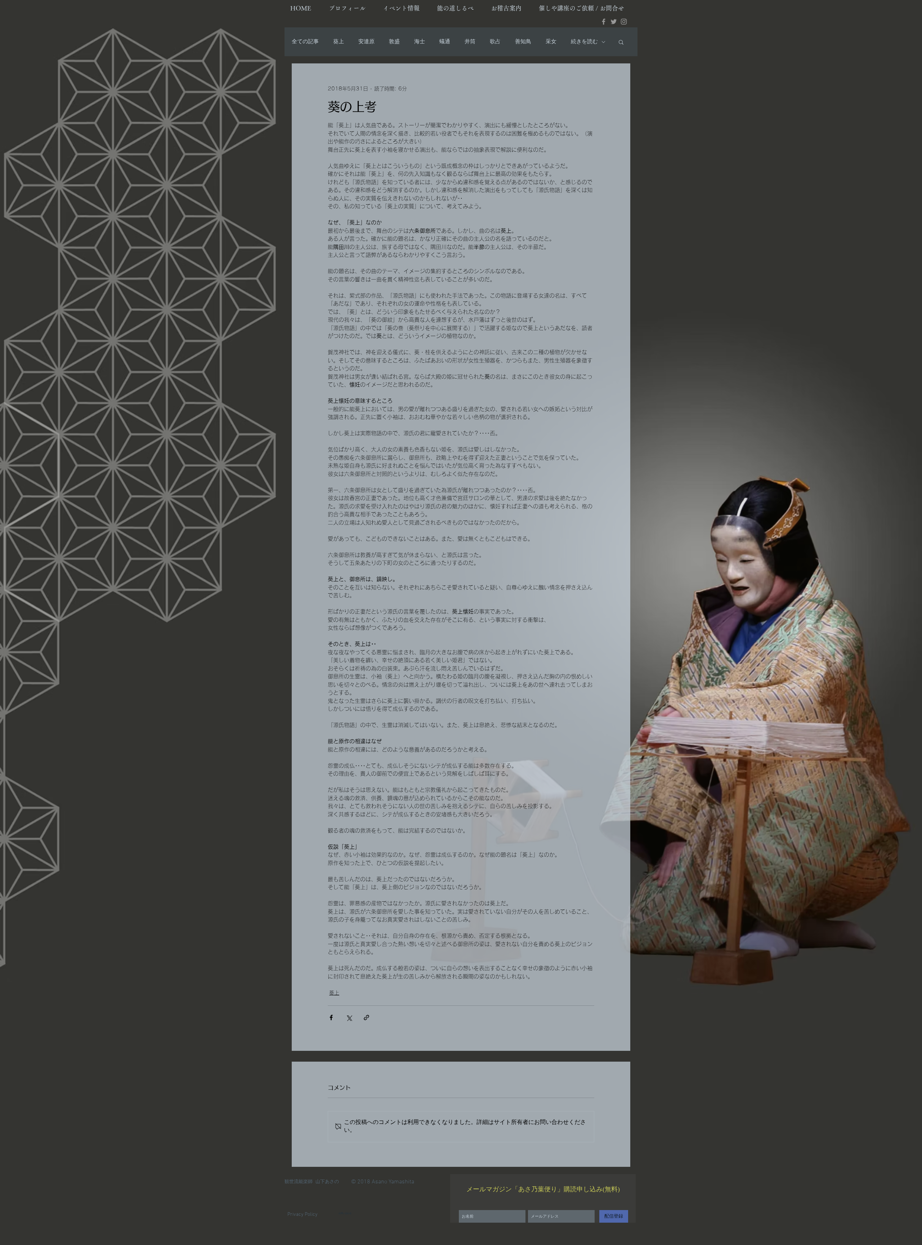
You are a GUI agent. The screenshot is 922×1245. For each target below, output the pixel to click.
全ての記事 (305, 42)
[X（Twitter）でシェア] (348, 1017)
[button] (621, 42)
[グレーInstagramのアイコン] (624, 22)
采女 (551, 42)
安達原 (366, 42)
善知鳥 (523, 42)
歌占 (495, 42)
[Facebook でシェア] (331, 1017)
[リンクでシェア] (366, 1017)
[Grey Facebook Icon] (604, 22)
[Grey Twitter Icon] (614, 22)
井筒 (470, 42)
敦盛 (394, 42)
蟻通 (444, 42)
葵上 (338, 42)
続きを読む (584, 42)
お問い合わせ (345, 1213)
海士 (419, 42)
